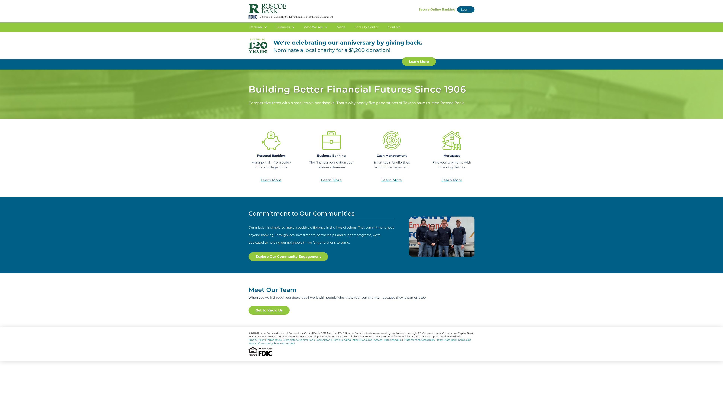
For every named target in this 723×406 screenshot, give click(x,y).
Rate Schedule (393, 339)
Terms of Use (274, 339)
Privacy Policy (257, 339)
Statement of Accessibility (419, 339)
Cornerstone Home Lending (334, 339)
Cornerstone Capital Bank (299, 339)
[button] (465, 9)
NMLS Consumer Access (367, 339)
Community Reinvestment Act (276, 343)
